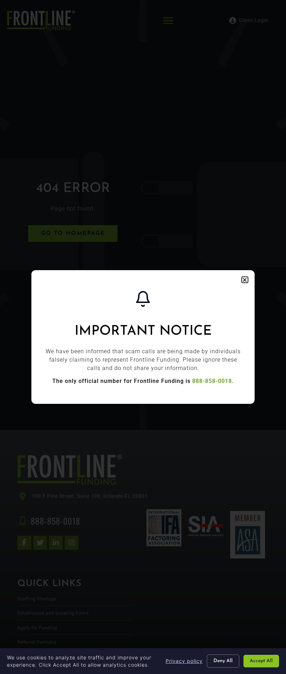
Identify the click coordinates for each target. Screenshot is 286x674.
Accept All (261, 661)
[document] (143, 337)
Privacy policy (184, 661)
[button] (245, 279)
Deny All (223, 661)
